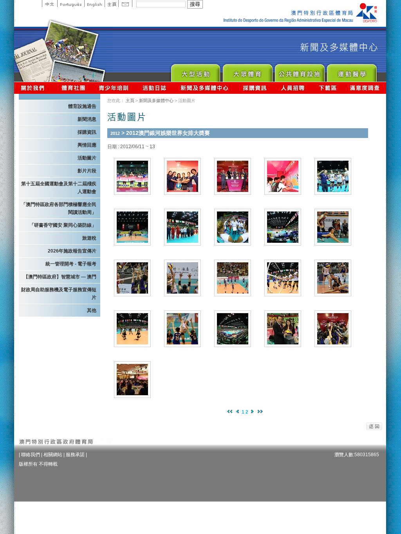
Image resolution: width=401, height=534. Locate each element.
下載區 (327, 88)
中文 (49, 3)
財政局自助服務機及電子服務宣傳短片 (58, 293)
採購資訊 (254, 88)
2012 (115, 133)
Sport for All (247, 71)
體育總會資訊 (73, 88)
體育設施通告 (82, 106)
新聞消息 (87, 119)
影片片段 (87, 171)
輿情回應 (87, 145)
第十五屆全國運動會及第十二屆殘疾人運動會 (58, 187)
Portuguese (70, 3)
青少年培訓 (113, 88)
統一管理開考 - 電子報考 (70, 264)
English (94, 3)
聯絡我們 (30, 454)
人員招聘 (292, 88)
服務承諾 (75, 454)
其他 (91, 310)
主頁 (111, 3)
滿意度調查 (365, 88)
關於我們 (34, 88)
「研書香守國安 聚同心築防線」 (62, 225)
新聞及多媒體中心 (204, 88)
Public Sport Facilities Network (299, 71)
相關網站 (52, 454)
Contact (125, 3)
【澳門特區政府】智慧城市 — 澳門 (59, 277)
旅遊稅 (89, 238)
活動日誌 (154, 88)
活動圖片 (87, 158)
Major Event (195, 71)
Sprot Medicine (351, 71)
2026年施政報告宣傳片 (72, 251)
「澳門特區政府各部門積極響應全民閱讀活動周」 (58, 208)
